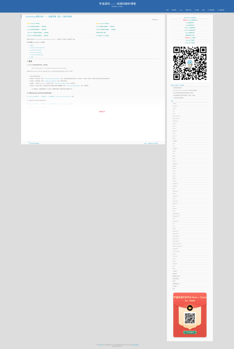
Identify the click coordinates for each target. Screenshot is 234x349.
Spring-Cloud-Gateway (178, 246)
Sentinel (175, 208)
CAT (174, 111)
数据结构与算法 (176, 276)
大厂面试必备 (211, 10)
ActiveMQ (175, 106)
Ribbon (174, 193)
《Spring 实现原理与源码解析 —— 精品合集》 (37, 29)
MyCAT (174, 168)
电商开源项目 (176, 278)
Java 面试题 (190, 37)
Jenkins (174, 151)
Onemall (175, 181)
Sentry (174, 211)
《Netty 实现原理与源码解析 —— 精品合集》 (105, 26)
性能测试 (175, 273)
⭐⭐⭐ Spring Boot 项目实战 (33, 23)
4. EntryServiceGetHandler (35, 52)
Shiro (174, 218)
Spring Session (176, 238)
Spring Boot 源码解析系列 (190, 30)
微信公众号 (188, 10)
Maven (174, 161)
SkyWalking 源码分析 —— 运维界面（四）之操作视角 (49, 16)
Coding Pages (135, 345)
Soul (174, 226)
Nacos (174, 171)
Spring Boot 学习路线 (189, 40)
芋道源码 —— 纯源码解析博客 (117, 3)
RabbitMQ (175, 186)
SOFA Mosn (175, 201)
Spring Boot (175, 231)
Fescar (174, 126)
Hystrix (174, 136)
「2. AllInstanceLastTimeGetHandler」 (52, 78)
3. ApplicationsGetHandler (35, 50)
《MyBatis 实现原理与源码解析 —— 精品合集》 (106, 29)
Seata (174, 206)
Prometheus (175, 183)
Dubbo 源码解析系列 (190, 20)
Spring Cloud (176, 233)
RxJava (174, 198)
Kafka (174, 156)
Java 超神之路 (221, 10)
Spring (174, 228)
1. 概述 (31, 45)
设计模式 (175, 286)
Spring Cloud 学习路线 (190, 42)
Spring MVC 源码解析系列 (189, 27)
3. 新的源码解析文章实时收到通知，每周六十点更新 (184, 95)
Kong (174, 158)
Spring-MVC (176, 248)
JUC (174, 143)
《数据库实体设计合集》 (101, 32)
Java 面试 (175, 148)
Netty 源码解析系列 (190, 22)
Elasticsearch (175, 121)
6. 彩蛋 (31, 57)
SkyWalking (175, 221)
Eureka (174, 123)
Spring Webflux (176, 241)
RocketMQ (175, 196)
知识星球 (174, 10)
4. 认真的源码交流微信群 (178, 97)
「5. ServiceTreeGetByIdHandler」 (73, 85)
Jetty (174, 153)
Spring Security (176, 236)
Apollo (174, 108)
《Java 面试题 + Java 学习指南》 (102, 35)
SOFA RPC (175, 203)
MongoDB (175, 163)
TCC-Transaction (176, 251)
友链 (203, 10)
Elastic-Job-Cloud (176, 116)
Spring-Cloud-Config (177, 243)
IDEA (174, 138)
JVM (174, 146)
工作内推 (197, 10)
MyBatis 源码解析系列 (190, 32)
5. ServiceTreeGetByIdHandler (36, 54)
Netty (174, 173)
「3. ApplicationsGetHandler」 (50, 81)
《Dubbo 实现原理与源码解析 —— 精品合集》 (37, 26)
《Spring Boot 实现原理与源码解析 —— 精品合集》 (38, 35)
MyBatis (175, 166)
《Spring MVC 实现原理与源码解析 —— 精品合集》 (38, 32)
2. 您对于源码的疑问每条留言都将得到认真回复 (183, 92)
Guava (174, 128)
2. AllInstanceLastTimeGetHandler (37, 47)
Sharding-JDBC (176, 216)
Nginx (174, 176)
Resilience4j (175, 191)
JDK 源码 (175, 141)
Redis (174, 188)
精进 (174, 281)
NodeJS (174, 178)
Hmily (174, 133)
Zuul (174, 266)
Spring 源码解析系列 (190, 25)
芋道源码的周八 (176, 283)
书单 (174, 268)
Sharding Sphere (176, 213)
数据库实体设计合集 (190, 35)
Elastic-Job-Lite (176, 118)
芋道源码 (101, 345)
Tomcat (174, 253)
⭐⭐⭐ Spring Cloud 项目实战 (102, 23)
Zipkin (174, 261)
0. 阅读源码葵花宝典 (177, 87)
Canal (174, 113)
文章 (167, 10)
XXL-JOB (175, 256)
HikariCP (175, 131)
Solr (174, 223)
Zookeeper (175, 263)
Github (180, 10)
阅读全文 (102, 111)
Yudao (174, 258)
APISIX (174, 103)
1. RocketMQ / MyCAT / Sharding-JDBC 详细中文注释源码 (185, 90)
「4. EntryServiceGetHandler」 (60, 83)
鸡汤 (174, 288)
